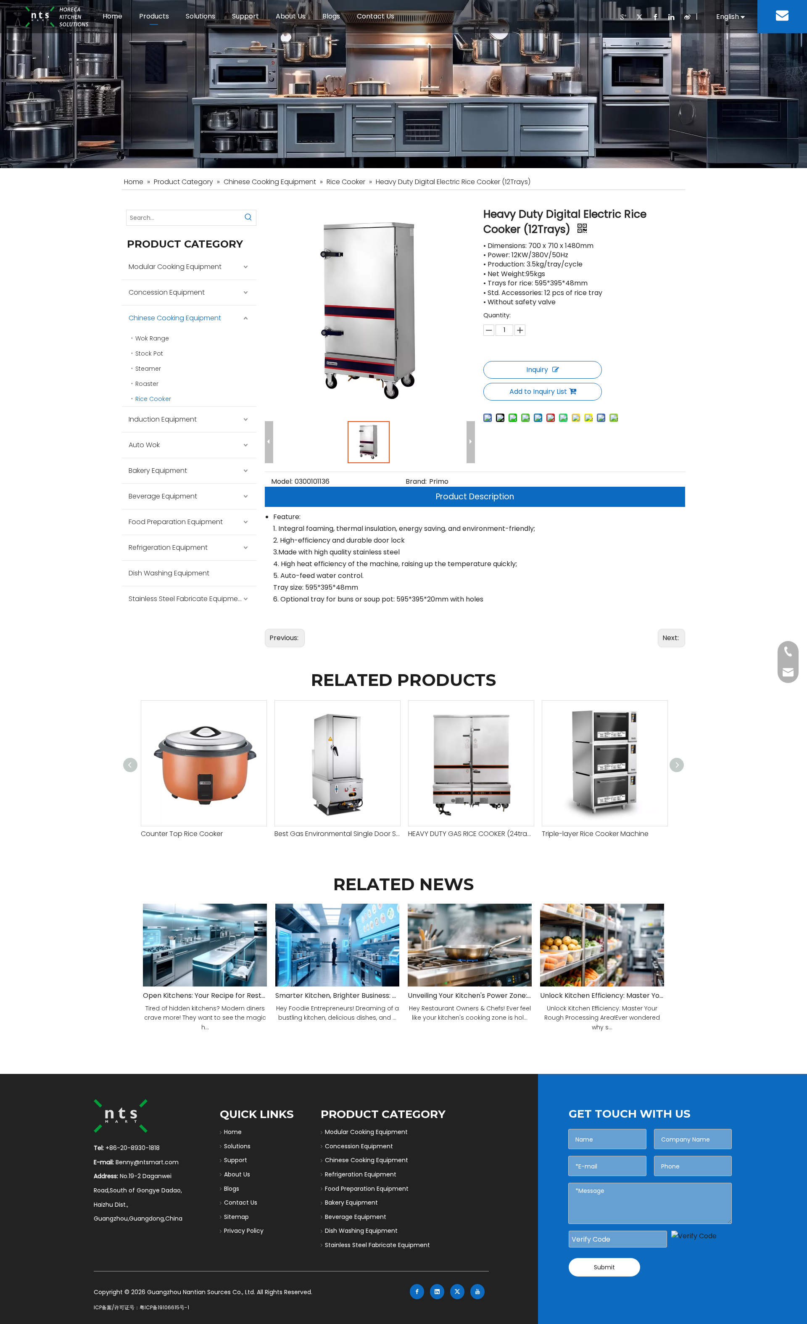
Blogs (331, 16)
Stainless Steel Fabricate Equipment (187, 599)
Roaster (146, 384)
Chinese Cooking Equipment (175, 318)
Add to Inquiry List (538, 391)
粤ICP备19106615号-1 (164, 1307)
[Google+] (623, 17)
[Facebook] (655, 17)
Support (245, 16)
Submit (604, 1267)
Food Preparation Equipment (176, 522)
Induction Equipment (163, 419)
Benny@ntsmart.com (147, 1162)
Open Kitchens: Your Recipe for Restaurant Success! (205, 995)
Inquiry (537, 370)
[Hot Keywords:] (248, 217)
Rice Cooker (153, 399)
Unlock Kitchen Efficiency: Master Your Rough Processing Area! (602, 995)
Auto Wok (144, 445)
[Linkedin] (671, 17)
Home (112, 16)
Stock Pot (149, 353)
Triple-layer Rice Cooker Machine (595, 834)
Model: (282, 481)
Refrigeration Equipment (168, 547)
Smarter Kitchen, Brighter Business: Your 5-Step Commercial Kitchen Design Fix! (337, 995)
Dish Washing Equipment (169, 573)
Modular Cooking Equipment (175, 267)
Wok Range (152, 338)
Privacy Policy (244, 1230)
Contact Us (375, 16)
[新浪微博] (687, 17)
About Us (291, 16)
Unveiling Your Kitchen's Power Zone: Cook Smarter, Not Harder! (470, 995)
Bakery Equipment (158, 470)
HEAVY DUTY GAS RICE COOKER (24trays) (470, 834)
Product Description (475, 496)
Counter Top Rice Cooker (182, 834)
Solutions (200, 16)
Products (154, 16)
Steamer (148, 368)
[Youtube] (477, 1291)
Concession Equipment (167, 292)
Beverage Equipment (163, 496)
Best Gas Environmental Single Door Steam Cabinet (337, 834)
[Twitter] (639, 17)
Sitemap (236, 1217)
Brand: (416, 481)
